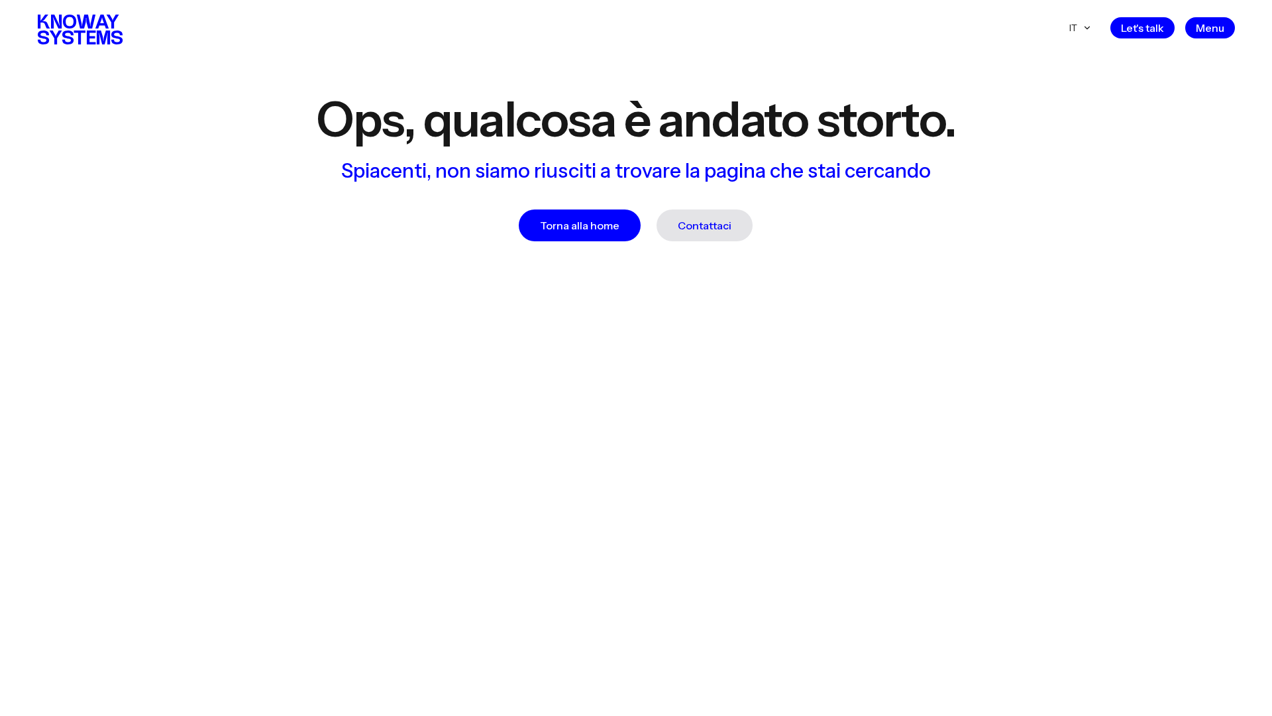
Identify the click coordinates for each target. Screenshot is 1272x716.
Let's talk (1142, 27)
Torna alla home (579, 225)
